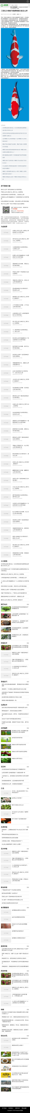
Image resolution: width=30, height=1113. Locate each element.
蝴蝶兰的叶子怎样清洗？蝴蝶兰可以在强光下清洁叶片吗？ (14, 162)
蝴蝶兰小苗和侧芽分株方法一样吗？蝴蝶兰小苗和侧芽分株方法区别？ (14, 173)
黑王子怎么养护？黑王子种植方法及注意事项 (12, 203)
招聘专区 (17, 1108)
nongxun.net (21, 7)
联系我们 (11, 1108)
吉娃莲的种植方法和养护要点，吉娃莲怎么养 (12, 194)
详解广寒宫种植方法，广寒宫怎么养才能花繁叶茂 (14, 593)
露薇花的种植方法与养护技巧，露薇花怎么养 (12, 596)
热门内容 (17, 8)
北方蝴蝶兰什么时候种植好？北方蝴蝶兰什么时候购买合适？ (14, 140)
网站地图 (24, 1108)
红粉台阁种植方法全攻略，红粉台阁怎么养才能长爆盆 (15, 201)
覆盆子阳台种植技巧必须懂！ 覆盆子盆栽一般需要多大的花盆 (15, 145)
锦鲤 (18, 14)
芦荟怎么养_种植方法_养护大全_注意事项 (12, 192)
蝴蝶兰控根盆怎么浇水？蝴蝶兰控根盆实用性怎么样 (14, 178)
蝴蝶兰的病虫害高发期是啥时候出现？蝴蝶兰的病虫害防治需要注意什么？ (14, 151)
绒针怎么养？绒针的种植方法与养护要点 (11, 189)
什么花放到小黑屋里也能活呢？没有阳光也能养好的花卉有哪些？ (14, 167)
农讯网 (13, 8)
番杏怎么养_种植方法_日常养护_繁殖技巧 (12, 600)
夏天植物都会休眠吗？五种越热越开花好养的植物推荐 (14, 156)
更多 (28, 604)
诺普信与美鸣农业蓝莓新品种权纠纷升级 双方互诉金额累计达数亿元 (15, 134)
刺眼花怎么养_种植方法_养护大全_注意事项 (12, 574)
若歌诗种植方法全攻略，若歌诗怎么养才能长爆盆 (14, 586)
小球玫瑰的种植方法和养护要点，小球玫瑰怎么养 (14, 577)
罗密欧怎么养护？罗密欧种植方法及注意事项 (12, 589)
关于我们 (4, 1108)
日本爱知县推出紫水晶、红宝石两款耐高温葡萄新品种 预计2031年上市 (14, 129)
